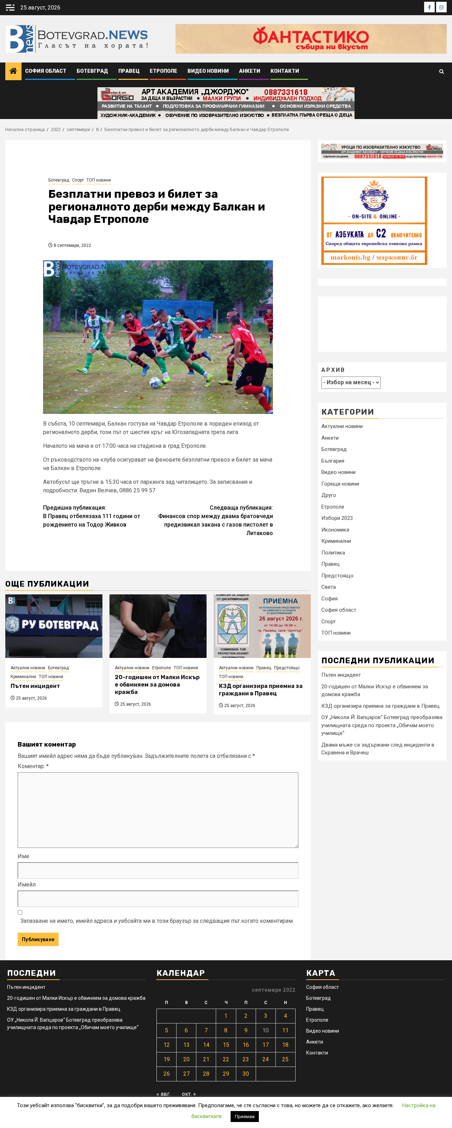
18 (285, 1044)
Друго (328, 495)
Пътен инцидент (35, 686)
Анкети (249, 71)
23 (246, 1059)
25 (285, 1059)
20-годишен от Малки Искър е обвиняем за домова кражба (157, 684)
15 (226, 1044)
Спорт (78, 180)
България (332, 461)
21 (206, 1059)
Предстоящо (286, 667)
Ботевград (92, 71)
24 (265, 1059)
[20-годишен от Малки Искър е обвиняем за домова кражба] (158, 626)
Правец (128, 71)
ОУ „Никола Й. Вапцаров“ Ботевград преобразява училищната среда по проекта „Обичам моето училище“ (381, 725)
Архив (333, 370)
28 (206, 1073)
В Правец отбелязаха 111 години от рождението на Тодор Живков (91, 516)
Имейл (27, 884)
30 (246, 1073)
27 (186, 1073)
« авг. (163, 1094)
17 (265, 1044)
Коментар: (33, 766)
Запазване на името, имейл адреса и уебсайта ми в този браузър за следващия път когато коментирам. (157, 921)
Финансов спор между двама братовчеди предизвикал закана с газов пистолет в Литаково (215, 520)
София (329, 598)
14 (206, 1044)
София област (45, 71)
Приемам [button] (245, 1116)
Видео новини (208, 71)
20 (186, 1059)
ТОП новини (99, 180)
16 (246, 1044)
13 (186, 1044)
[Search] (441, 71)
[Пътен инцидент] (53, 626)
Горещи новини (340, 484)
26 (166, 1073)
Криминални (23, 676)
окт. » (189, 1094)
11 (285, 1030)
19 (166, 1059)
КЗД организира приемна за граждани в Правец (261, 690)
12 (166, 1044)
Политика (333, 553)
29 (226, 1073)
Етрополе (163, 71)
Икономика (335, 530)
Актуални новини (28, 667)
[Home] (13, 72)
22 (226, 1059)
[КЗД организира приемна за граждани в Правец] (262, 626)
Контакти (284, 71)
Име (23, 856)
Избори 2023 (337, 518)
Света (328, 587)
